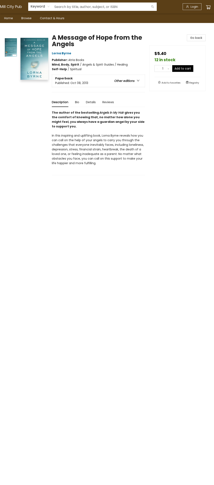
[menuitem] (8, 18)
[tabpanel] (98, 142)
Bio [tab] (77, 102)
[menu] (107, 18)
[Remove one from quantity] (157, 68)
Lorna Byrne (61, 53)
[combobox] (40, 6)
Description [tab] (60, 102)
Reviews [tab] (108, 102)
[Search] (152, 7)
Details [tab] (91, 102)
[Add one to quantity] (168, 68)
